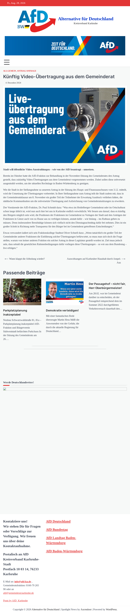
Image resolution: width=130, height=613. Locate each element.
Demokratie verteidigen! (62, 310)
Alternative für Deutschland (85, 18)
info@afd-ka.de (22, 581)
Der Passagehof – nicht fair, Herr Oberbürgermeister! (107, 286)
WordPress (111, 609)
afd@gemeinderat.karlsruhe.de (18, 593)
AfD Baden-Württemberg (64, 551)
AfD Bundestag (57, 529)
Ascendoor (86, 609)
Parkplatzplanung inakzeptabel (15, 312)
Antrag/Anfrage (26, 71)
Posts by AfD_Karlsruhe (15, 600)
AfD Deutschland (58, 521)
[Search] (123, 62)
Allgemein (9, 71)
